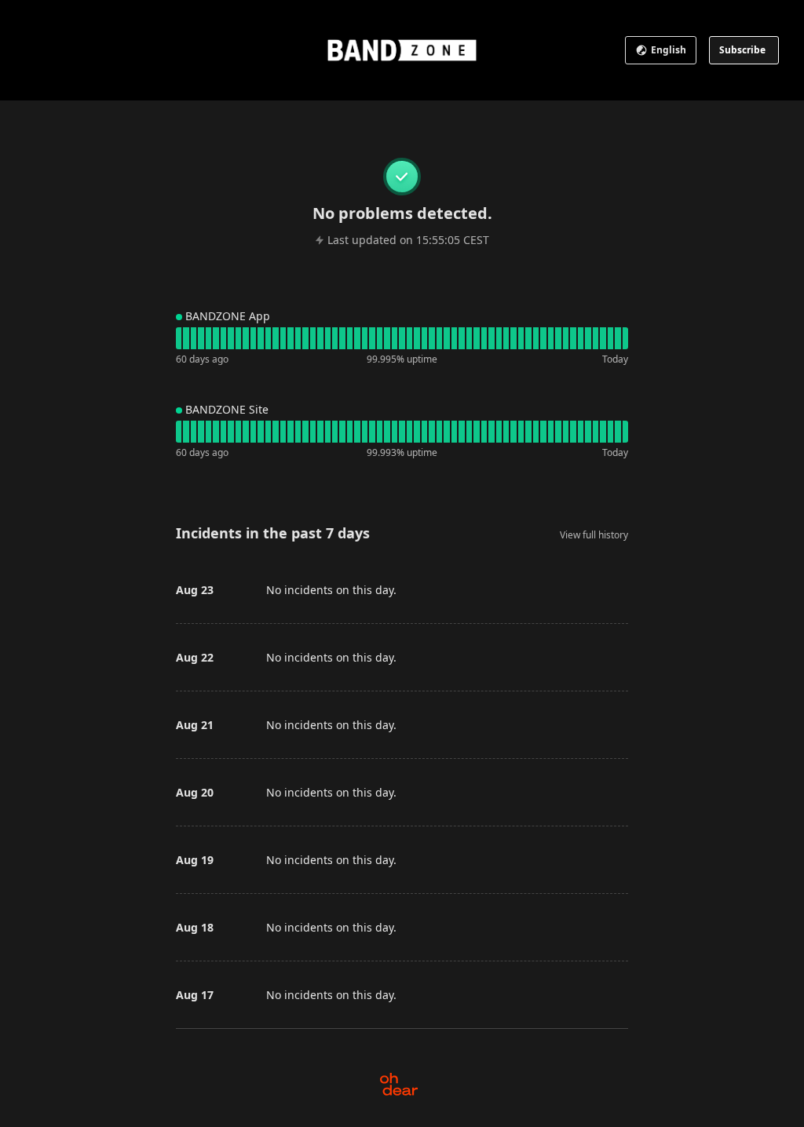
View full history (594, 535)
